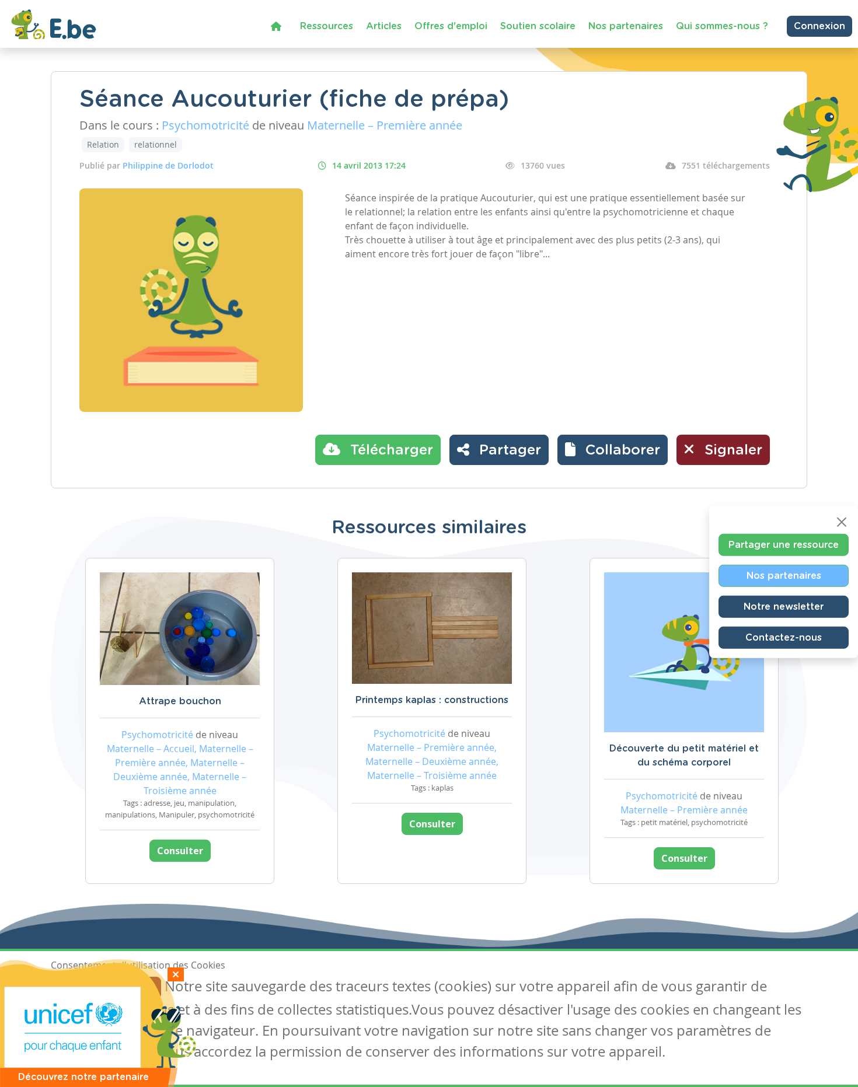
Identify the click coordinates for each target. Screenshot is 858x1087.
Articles (384, 26)
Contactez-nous (783, 637)
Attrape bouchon (180, 701)
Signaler (731, 450)
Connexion (819, 26)
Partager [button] (508, 450)
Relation (103, 144)
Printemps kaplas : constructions (431, 700)
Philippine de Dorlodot (168, 165)
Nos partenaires (625, 26)
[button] (612, 450)
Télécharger (389, 450)
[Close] (842, 522)
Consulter (180, 850)
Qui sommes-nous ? (722, 26)
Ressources (326, 26)
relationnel (155, 144)
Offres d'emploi (450, 26)
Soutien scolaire (538, 26)
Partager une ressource (783, 544)
